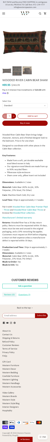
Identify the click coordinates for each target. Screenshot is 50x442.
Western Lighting (10, 379)
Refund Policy (8, 342)
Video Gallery (8, 393)
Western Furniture (10, 365)
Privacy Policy (8, 352)
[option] (25, 42)
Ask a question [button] (25, 286)
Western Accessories (11, 387)
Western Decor (9, 369)
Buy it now (25, 123)
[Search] (40, 13)
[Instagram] (11, 322)
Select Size (6, 101)
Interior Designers (10, 407)
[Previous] (5, 42)
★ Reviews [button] (25, 439)
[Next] (45, 42)
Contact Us (7, 334)
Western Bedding (10, 372)
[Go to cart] (45, 13)
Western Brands (9, 396)
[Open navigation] (3, 13)
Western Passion (24, 433)
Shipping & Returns (11, 338)
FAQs (4, 356)
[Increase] (14, 116)
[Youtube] (7, 322)
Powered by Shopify (10, 435)
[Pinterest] (15, 322)
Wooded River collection (24, 213)
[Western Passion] (25, 13)
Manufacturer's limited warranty (17, 217)
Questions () (24, 294)
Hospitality (7, 410)
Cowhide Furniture (10, 376)
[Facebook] (4, 322)
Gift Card (6, 362)
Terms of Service (9, 349)
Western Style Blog (11, 403)
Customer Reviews (10, 345)
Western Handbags (11, 383)
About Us (6, 331)
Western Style (8, 400)
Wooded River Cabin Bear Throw (28, 210)
